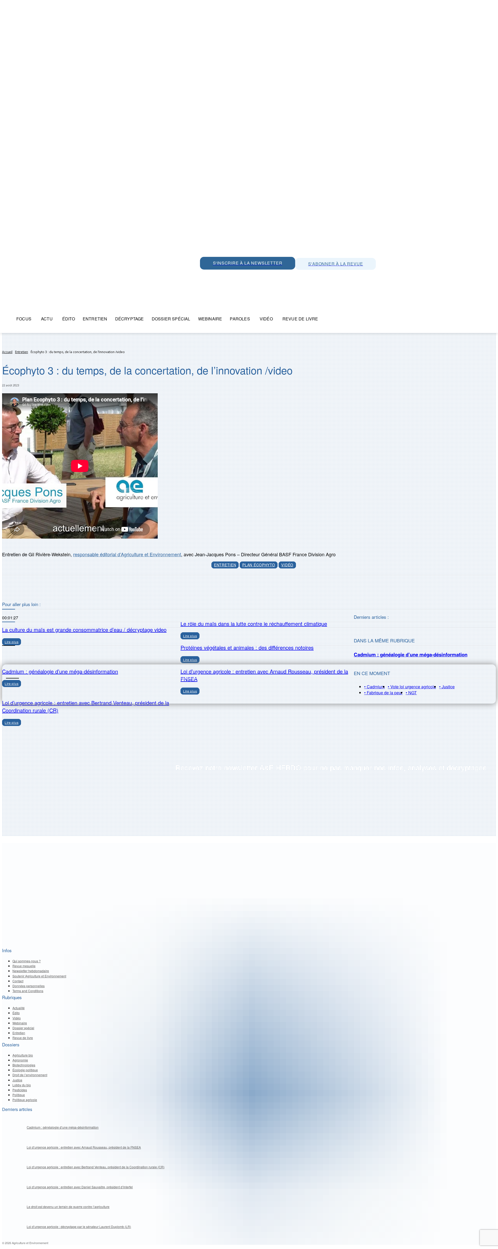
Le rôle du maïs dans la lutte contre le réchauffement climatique (254, 623)
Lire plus (11, 722)
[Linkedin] (228, 275)
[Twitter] (217, 275)
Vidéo (287, 564)
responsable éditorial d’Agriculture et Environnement (127, 554)
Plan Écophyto (258, 564)
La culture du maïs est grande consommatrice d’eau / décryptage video (84, 629)
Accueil (7, 352)
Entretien (21, 352)
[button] (328, 319)
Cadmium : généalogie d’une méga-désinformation (410, 654)
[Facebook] (252, 275)
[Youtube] (240, 275)
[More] (273, 588)
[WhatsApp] (205, 275)
